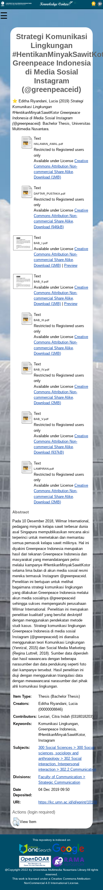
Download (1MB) (47, 177)
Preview (70, 265)
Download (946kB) (49, 227)
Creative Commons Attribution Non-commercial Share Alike (61, 166)
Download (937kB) (49, 452)
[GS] (68, 848)
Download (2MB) (47, 403)
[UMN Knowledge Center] (51, 3)
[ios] (35, 848)
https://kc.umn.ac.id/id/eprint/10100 (67, 802)
